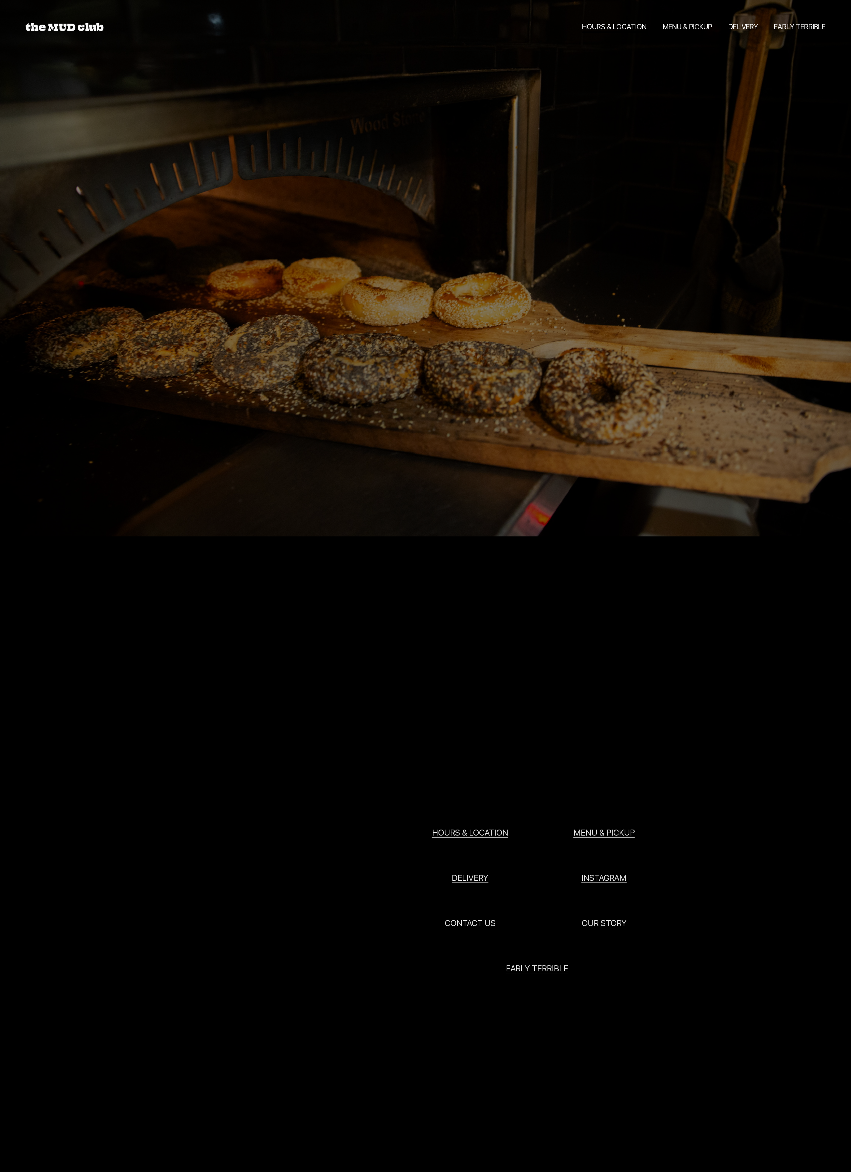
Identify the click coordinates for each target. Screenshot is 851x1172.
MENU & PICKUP (687, 26)
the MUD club (65, 26)
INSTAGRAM (604, 878)
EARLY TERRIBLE (799, 26)
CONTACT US (470, 923)
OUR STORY (604, 923)
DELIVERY (743, 26)
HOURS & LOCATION (614, 26)
